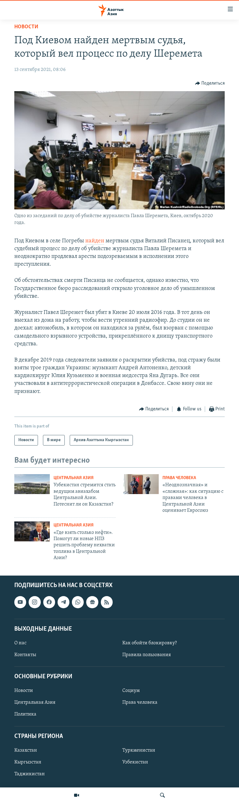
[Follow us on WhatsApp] (78, 602)
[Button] (210, 83)
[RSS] (107, 602)
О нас (20, 642)
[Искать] (162, 795)
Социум (131, 690)
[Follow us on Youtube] (20, 602)
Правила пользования (146, 654)
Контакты (25, 654)
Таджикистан (29, 773)
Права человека (179, 478)
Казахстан (25, 750)
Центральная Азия (74, 478)
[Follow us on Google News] (92, 602)
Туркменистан (138, 750)
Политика (25, 714)
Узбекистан (135, 761)
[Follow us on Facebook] (49, 602)
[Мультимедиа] (76, 795)
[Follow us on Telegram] (63, 602)
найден (94, 241)
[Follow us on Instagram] (34, 602)
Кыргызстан (27, 761)
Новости (26, 27)
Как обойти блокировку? (149, 642)
